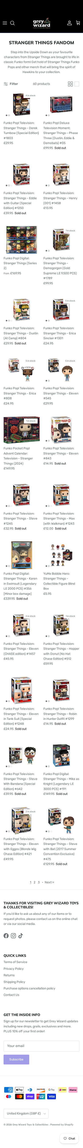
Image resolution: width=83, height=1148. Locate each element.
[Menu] (5, 23)
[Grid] (70, 84)
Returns (9, 975)
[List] (76, 84)
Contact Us (11, 995)
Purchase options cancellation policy (29, 988)
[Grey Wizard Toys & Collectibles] (42, 23)
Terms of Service (15, 962)
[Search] (14, 23)
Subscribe (16, 1059)
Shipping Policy (14, 982)
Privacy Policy (14, 969)
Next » (49, 882)
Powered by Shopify (61, 1124)
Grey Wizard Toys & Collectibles (31, 1124)
